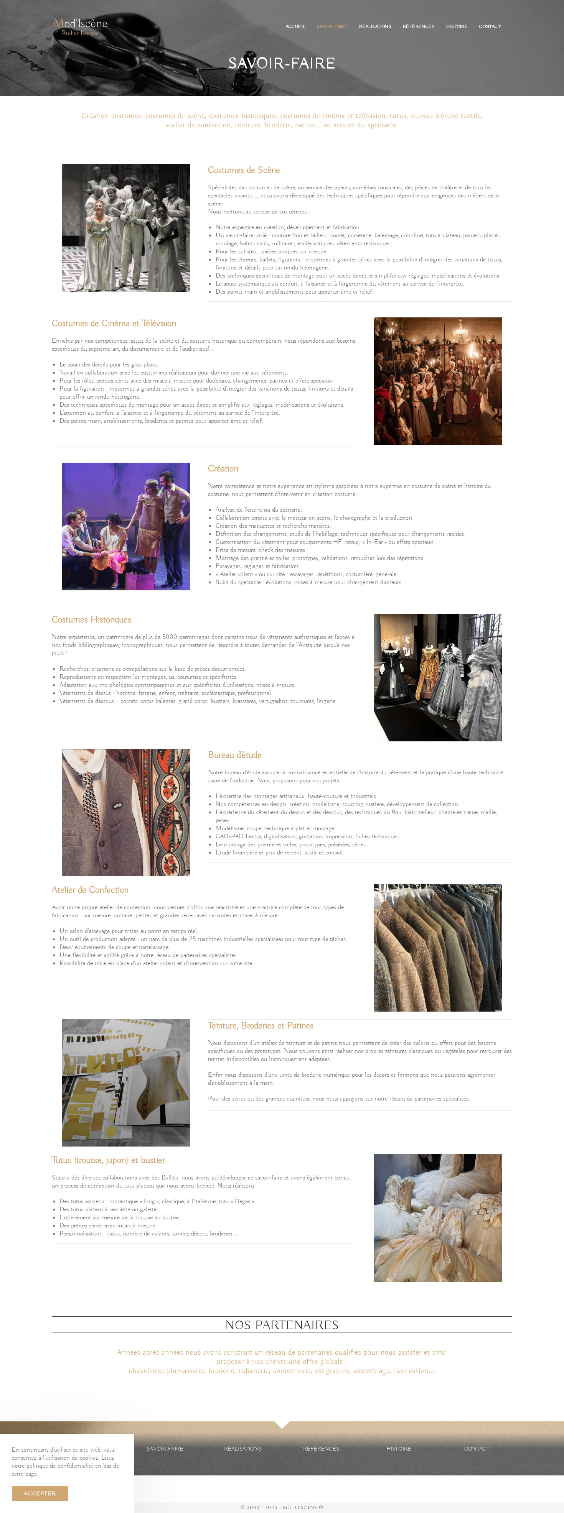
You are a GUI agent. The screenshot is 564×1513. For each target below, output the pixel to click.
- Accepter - (40, 1493)
